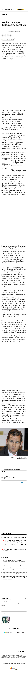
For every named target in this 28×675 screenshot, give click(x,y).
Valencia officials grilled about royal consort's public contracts (5, 166)
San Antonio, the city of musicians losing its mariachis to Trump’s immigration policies (13, 541)
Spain (4, 14)
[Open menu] (2, 9)
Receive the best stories (7, 602)
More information (4, 478)
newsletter (4, 598)
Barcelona (8, 18)
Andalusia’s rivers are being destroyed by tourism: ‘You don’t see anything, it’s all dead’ (14, 566)
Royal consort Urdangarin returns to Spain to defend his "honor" (5, 157)
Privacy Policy (10, 663)
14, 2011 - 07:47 (15, 31)
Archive (3, 613)
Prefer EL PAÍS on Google (9, 39)
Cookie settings (17, 663)
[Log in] (25, 9)
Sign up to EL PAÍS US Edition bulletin (12, 469)
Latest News (14, 18)
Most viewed (4, 557)
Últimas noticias (6, 533)
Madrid (3, 18)
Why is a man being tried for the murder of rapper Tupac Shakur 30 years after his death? (13, 536)
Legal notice (5, 663)
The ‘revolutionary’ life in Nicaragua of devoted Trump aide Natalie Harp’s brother (13, 570)
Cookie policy (22, 663)
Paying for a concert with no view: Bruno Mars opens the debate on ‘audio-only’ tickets (13, 574)
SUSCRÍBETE (20, 9)
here (22, 482)
